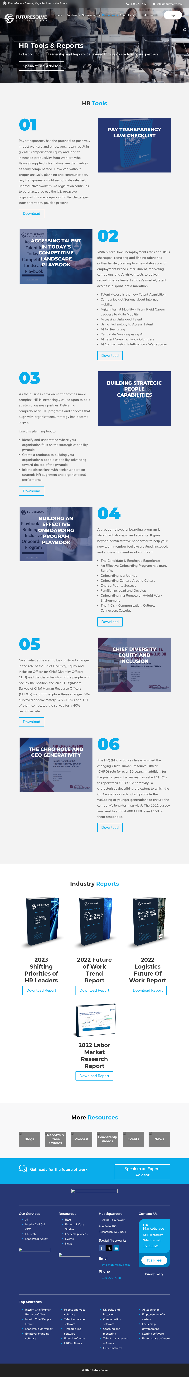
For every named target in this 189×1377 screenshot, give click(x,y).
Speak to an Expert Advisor (142, 1172)
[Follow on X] (109, 1248)
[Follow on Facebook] (102, 1248)
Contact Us (148, 1214)
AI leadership (150, 1310)
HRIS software (73, 1343)
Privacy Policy (154, 1274)
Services (72, 15)
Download (31, 213)
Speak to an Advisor (41, 66)
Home (58, 15)
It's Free (154, 1260)
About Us (125, 15)
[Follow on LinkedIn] (116, 1248)
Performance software (156, 1338)
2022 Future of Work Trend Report (94, 970)
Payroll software (74, 1338)
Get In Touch (149, 15)
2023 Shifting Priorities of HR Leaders (41, 970)
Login (172, 15)
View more (134, 145)
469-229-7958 (138, 4)
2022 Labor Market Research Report (94, 1055)
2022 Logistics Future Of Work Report (147, 970)
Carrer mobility (112, 1348)
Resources (108, 15)
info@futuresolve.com (169, 4)
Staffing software (153, 1333)
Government (89, 15)
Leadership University (39, 1329)
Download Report (41, 990)
